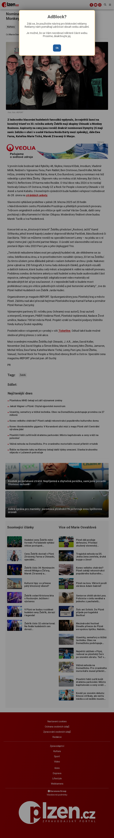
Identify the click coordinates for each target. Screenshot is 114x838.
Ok (57, 48)
